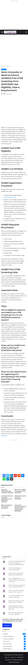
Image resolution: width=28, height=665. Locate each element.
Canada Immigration (8, 636)
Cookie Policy (8, 659)
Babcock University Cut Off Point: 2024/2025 (6, 506)
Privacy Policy (20, 657)
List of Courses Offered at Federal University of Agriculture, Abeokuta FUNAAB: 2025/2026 (17, 563)
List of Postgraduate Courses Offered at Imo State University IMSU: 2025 (16, 607)
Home (3, 66)
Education (8, 66)
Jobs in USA (6, 641)
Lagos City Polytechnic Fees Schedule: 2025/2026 (7, 491)
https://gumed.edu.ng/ (10, 197)
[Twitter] (7, 475)
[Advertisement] (14, 16)
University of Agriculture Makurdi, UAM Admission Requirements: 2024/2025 (20, 508)
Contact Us (13, 657)
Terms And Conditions (14, 662)
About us (7, 657)
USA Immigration (7, 648)
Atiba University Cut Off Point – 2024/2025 (20, 497)
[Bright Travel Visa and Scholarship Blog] (10, 32)
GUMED (4, 435)
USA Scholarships (7, 646)
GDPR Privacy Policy (18, 659)
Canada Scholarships (8, 638)
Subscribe (7, 625)
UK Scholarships (7, 643)
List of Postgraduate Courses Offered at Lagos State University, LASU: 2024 (17, 580)
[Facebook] (4, 475)
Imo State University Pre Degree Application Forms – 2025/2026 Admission (7, 499)
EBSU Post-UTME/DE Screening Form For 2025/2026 (20, 491)
